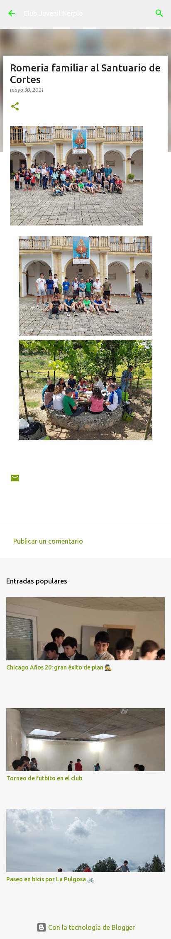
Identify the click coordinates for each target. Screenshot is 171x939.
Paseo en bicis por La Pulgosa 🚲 (50, 879)
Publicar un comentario (48, 541)
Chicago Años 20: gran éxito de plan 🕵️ (59, 667)
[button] (15, 107)
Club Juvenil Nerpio (53, 13)
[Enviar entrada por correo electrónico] (15, 481)
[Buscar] (159, 13)
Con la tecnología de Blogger (90, 927)
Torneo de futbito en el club (44, 778)
